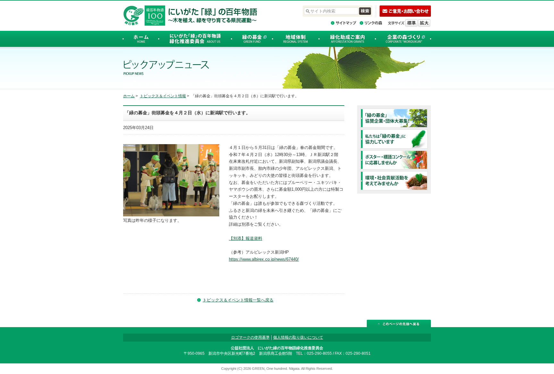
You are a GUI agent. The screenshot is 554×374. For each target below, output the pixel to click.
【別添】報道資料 (245, 238)
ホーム (129, 96)
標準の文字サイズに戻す (411, 23)
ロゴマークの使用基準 (250, 337)
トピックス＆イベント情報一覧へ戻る (238, 300)
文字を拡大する (424, 23)
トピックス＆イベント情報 (163, 96)
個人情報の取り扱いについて (298, 337)
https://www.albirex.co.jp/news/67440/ (264, 259)
